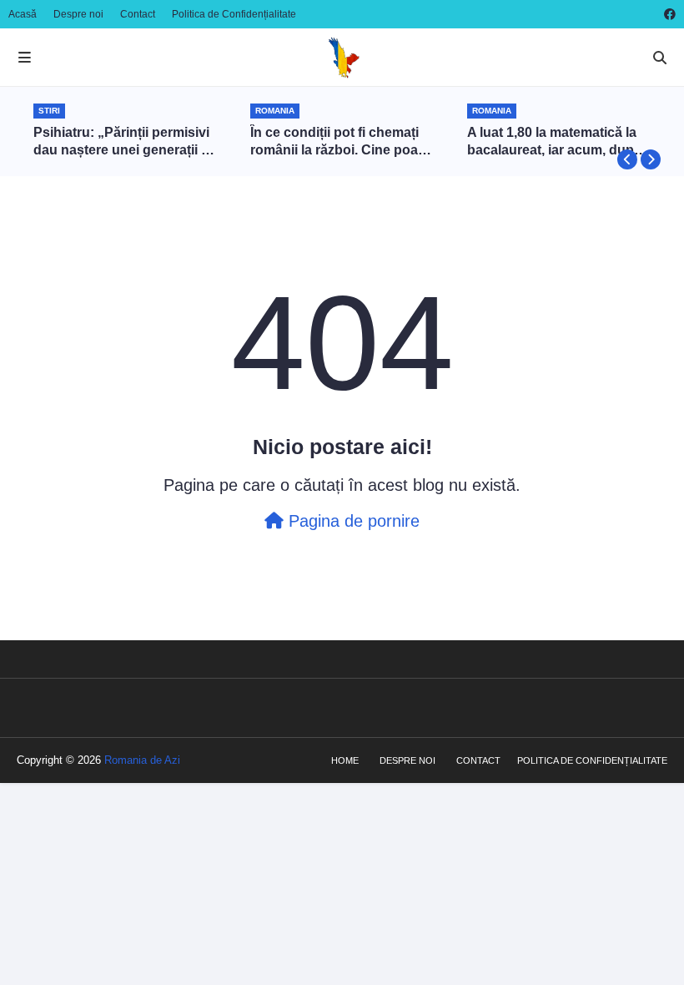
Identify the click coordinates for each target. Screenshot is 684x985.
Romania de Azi (142, 760)
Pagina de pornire (352, 521)
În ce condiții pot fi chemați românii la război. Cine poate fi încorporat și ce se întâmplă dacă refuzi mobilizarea (340, 142)
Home (345, 760)
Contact (137, 14)
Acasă (22, 14)
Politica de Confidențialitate (234, 14)
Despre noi (78, 14)
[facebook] (668, 14)
